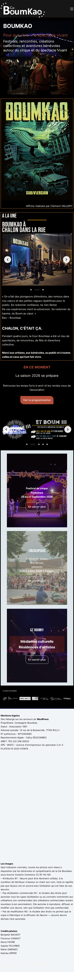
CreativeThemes (11, 967)
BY (16, 878)
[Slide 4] (43, 444)
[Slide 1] (31, 290)
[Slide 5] (47, 444)
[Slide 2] (37, 290)
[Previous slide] (7, 259)
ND (26, 911)
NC (35, 893)
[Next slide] (66, 259)
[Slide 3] (43, 290)
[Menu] (71, 8)
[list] (37, 259)
